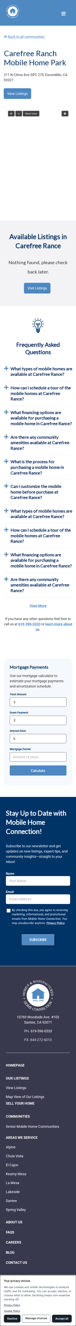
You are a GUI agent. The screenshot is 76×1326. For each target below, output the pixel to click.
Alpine (11, 1147)
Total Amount (18, 694)
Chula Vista (14, 1156)
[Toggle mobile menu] (63, 13)
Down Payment (19, 712)
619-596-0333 (29, 624)
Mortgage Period (20, 749)
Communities (18, 1116)
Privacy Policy (56, 923)
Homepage (15, 1065)
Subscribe (38, 939)
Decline (12, 1318)
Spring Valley (16, 1210)
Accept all (61, 1318)
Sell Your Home (20, 1103)
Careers (13, 1242)
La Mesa (12, 1183)
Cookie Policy (12, 1310)
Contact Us (16, 1262)
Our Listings (17, 1078)
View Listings (17, 94)
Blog (10, 1252)
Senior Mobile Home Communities (32, 1126)
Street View (31, 113)
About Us (14, 1222)
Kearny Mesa (16, 1174)
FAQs (10, 1232)
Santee (11, 1201)
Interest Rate (18, 730)
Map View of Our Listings (25, 1097)
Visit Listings (37, 288)
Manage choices (36, 1318)
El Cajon (12, 1165)
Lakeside (13, 1192)
